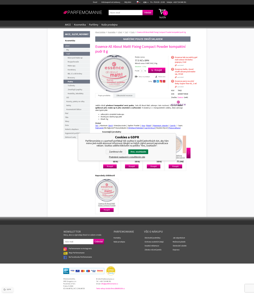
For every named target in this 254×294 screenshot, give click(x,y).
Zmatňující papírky (75, 89)
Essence (180, 97)
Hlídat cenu (161, 77)
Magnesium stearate (160, 125)
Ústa (67, 125)
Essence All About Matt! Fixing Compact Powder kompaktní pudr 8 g (106, 205)
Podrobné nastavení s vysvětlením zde (127, 157)
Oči (67, 97)
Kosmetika (80, 24)
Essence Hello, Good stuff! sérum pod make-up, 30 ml (185, 71)
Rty (67, 50)
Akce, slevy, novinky (77, 34)
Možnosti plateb (179, 242)
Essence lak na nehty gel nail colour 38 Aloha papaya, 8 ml (186, 59)
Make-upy (71, 65)
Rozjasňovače (73, 61)
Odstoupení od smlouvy (110, 2)
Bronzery (71, 77)
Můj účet (127, 2)
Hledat (147, 12)
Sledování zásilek (180, 245)
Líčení (67, 46)
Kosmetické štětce (73, 109)
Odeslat (99, 241)
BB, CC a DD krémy (75, 73)
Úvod (95, 2)
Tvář (68, 54)
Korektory (72, 69)
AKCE (68, 24)
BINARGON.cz (120, 288)
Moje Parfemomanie (77, 253)
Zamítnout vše (115, 152)
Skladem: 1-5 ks (140, 67)
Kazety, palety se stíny (75, 101)
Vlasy (67, 121)
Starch (110, 125)
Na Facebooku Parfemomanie (80, 257)
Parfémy (93, 24)
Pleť (66, 113)
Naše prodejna (109, 24)
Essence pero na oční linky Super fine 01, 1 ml (186, 82)
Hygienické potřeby (73, 133)
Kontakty (117, 238)
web (186, 97)
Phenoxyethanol (174, 128)
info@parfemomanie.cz (109, 284)
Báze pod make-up (75, 58)
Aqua (143, 125)
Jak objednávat (179, 238)
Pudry (70, 81)
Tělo (66, 117)
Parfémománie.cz (82, 12)
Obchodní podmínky (152, 238)
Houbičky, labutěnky (75, 93)
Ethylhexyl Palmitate (135, 128)
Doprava (176, 249)
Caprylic (173, 125)
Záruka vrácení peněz (153, 249)
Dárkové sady (70, 137)
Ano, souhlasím (138, 152)
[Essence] (179, 103)
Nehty (68, 105)
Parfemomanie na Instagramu (80, 248)
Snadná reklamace (152, 245)
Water (149, 125)
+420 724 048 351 (179, 2)
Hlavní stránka (100, 32)
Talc (96, 125)
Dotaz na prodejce (144, 76)
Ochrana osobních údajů (154, 242)
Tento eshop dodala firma (105, 288)
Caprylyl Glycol (149, 128)
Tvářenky (71, 85)
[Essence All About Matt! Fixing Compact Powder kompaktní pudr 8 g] (114, 92)
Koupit (101, 166)
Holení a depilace (72, 129)
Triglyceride (99, 128)
